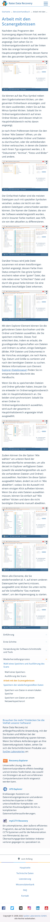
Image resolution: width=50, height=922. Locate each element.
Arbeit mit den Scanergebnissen (18, 680)
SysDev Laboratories (14, 751)
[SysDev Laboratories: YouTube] (46, 908)
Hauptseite (25, 867)
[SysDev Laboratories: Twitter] (12, 908)
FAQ (25, 890)
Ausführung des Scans (15, 676)
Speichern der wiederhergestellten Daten (23, 685)
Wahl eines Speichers (15, 672)
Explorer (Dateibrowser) (14, 370)
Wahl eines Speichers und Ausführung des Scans (23, 665)
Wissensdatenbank (25, 884)
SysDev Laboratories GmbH (35, 916)
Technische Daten (25, 873)
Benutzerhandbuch (21, 11)
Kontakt (25, 895)
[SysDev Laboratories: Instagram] (29, 908)
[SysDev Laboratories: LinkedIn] (37, 908)
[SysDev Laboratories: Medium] (20, 908)
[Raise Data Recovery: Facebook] (3, 908)
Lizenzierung (25, 878)
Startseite (6, 11)
